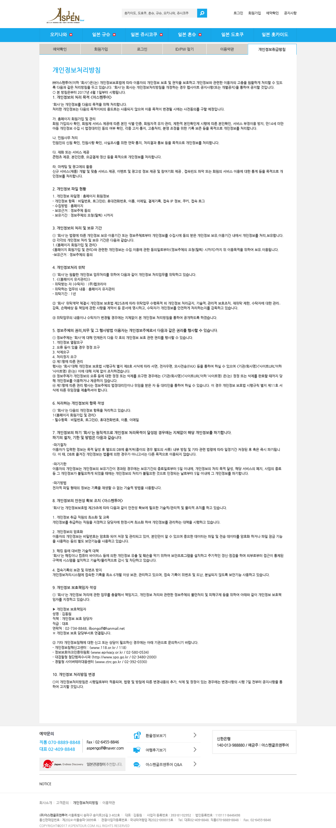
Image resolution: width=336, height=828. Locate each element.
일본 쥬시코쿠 (145, 34)
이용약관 (227, 49)
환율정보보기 (156, 735)
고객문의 (62, 803)
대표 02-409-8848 (57, 749)
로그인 (238, 13)
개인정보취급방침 (272, 49)
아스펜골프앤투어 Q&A (164, 764)
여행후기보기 (156, 750)
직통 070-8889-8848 (59, 742)
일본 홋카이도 (275, 34)
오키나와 (60, 34)
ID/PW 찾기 (184, 49)
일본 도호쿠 (232, 34)
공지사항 (290, 13)
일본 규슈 (102, 34)
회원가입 (254, 13)
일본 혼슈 (188, 34)
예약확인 (272, 13)
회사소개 (45, 803)
